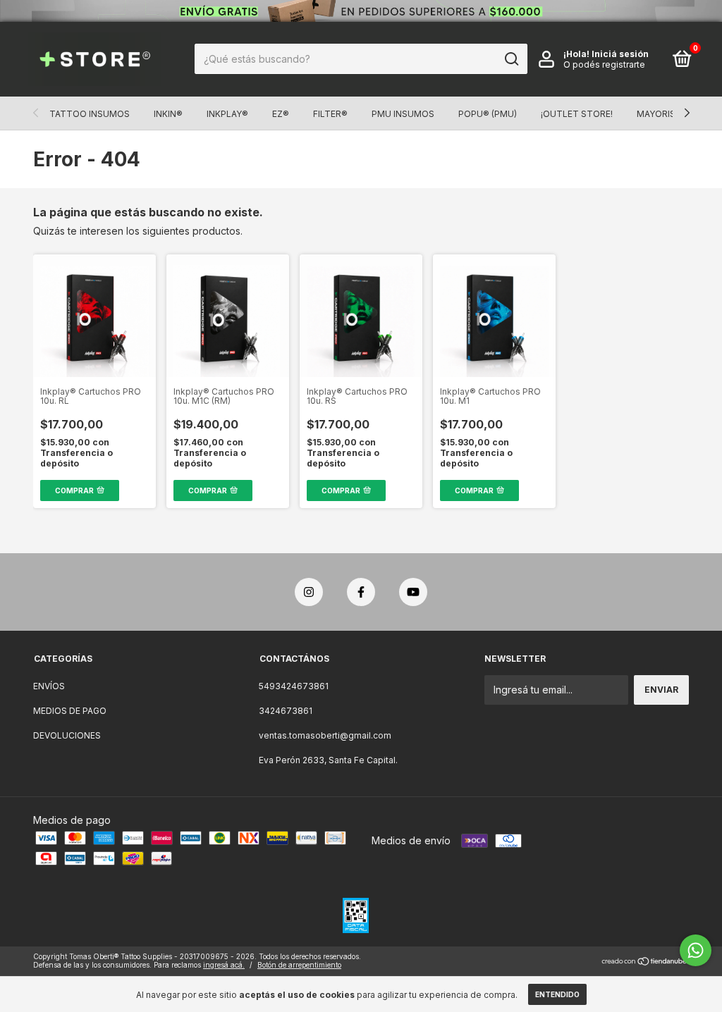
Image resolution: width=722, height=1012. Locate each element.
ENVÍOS (49, 686)
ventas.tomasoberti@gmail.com (325, 735)
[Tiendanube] (645, 962)
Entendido (557, 994)
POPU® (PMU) (487, 114)
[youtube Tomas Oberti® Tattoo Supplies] (413, 592)
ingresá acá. (224, 965)
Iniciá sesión (620, 54)
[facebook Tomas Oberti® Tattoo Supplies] (361, 592)
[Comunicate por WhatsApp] (695, 950)
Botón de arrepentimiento (299, 965)
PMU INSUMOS (403, 114)
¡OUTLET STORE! (577, 114)
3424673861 (285, 710)
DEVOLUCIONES (67, 735)
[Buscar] (510, 59)
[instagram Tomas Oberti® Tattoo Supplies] (309, 592)
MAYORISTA (662, 114)
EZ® (280, 114)
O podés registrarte (604, 64)
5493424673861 (294, 686)
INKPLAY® (227, 114)
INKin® (168, 114)
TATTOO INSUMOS (89, 114)
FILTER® (330, 114)
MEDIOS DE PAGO (69, 710)
